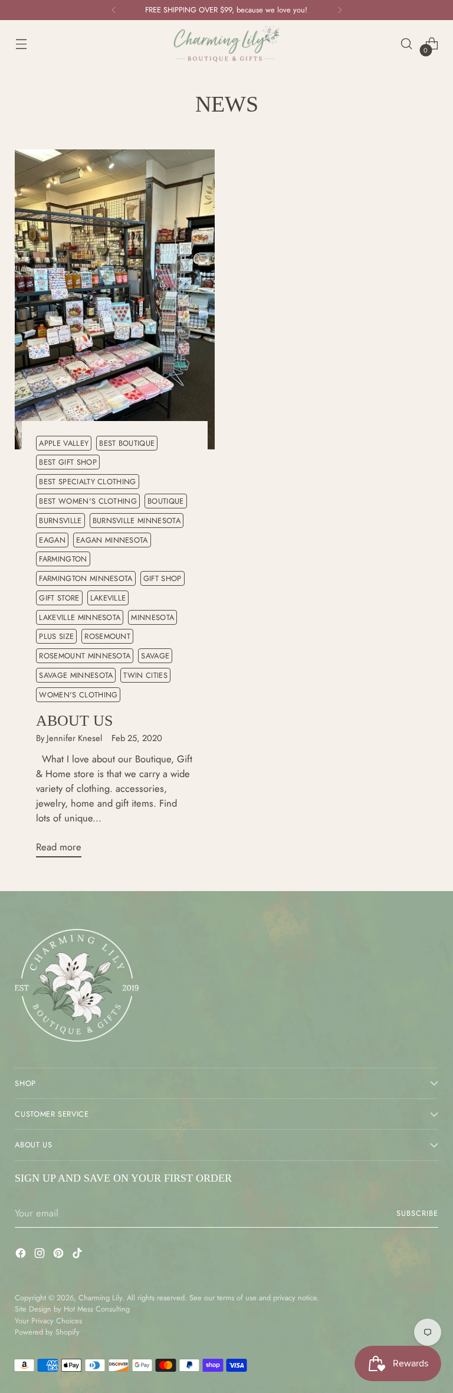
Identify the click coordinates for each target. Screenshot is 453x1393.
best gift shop (68, 462)
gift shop (162, 578)
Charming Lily (100, 1297)
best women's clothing (88, 501)
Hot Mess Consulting (97, 1308)
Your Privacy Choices (48, 1320)
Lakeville (108, 597)
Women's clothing (78, 694)
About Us (74, 720)
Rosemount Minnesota (84, 655)
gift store (59, 597)
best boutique (127, 443)
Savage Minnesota (76, 675)
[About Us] (115, 299)
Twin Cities (145, 675)
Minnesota (152, 617)
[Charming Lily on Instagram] (41, 1255)
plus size (56, 636)
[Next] (340, 10)
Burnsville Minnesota (136, 520)
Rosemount (107, 636)
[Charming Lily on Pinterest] (59, 1255)
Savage (155, 655)
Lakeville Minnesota (79, 617)
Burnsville (60, 520)
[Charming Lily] (226, 44)
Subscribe (417, 1213)
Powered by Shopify (47, 1331)
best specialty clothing (87, 481)
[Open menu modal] (21, 44)
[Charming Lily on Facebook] (22, 1255)
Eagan (52, 540)
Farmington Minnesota (85, 578)
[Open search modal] (407, 44)
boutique (165, 501)
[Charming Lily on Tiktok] (78, 1255)
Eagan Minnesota (112, 540)
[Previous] (114, 10)
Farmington (63, 559)
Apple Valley (63, 443)
